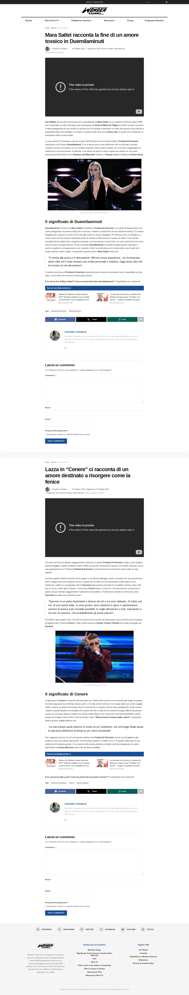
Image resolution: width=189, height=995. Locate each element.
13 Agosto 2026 (117, 303)
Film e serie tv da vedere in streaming (94, 965)
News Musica (63, 28)
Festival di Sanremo (58, 311)
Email (48, 419)
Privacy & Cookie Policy (143, 963)
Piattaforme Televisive (81, 20)
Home (47, 28)
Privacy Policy (84, 434)
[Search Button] (166, 2)
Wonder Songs (94, 950)
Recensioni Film (94, 972)
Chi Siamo (143, 950)
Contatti (143, 953)
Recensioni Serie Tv (94, 975)
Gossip (130, 20)
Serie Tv (94, 962)
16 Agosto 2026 (66, 303)
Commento (50, 375)
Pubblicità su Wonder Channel (143, 957)
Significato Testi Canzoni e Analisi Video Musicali (106, 49)
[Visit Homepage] (94, 10)
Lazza (71, 783)
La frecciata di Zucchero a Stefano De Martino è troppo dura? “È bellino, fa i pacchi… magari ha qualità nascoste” (125, 297)
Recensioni (109, 20)
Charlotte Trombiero (60, 49)
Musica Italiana (75, 311)
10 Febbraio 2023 (78, 49)
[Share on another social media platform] (141, 319)
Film (94, 959)
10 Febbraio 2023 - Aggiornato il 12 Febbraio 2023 (90, 489)
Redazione (143, 960)
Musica (28, 20)
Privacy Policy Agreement (57, 430)
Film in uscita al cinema (94, 969)
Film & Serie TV (52, 20)
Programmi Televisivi (154, 20)
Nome (48, 407)
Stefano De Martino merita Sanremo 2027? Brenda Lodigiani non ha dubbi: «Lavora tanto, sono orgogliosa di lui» (74, 297)
